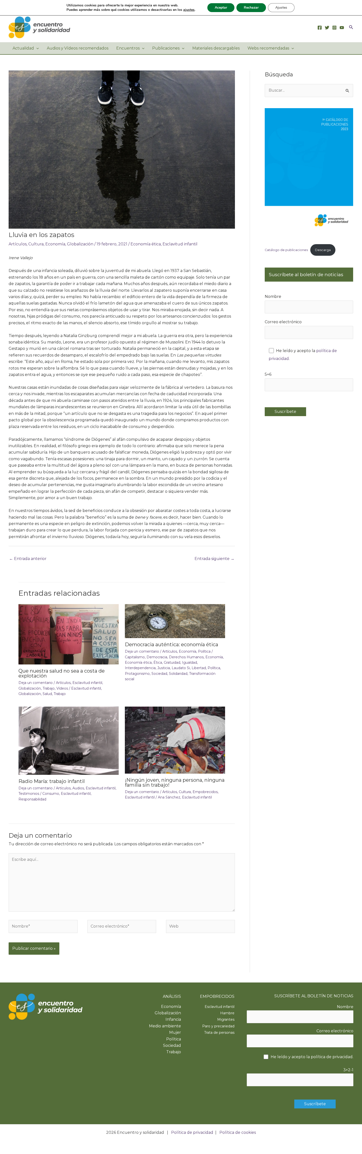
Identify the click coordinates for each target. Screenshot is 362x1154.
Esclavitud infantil (180, 244)
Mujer (175, 1032)
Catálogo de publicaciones (286, 250)
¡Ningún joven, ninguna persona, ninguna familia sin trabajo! (175, 782)
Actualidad (23, 48)
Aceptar (221, 7)
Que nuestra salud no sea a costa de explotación (61, 673)
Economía (55, 244)
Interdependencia (140, 668)
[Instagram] (334, 27)
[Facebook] (319, 27)
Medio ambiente (165, 1026)
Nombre (273, 296)
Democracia (157, 657)
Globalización (80, 244)
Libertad (199, 668)
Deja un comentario (35, 682)
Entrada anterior (28, 558)
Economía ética (146, 244)
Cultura (36, 244)
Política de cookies (237, 1132)
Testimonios (28, 793)
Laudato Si (181, 668)
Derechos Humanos (186, 657)
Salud (47, 694)
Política (204, 651)
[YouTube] (342, 27)
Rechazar (251, 7)
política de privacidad (332, 1056)
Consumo (50, 793)
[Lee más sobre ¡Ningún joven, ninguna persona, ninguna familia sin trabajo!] (175, 739)
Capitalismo (135, 657)
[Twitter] (327, 27)
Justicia (163, 668)
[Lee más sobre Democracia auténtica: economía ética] (175, 620)
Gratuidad (172, 662)
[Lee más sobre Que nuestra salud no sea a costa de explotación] (68, 634)
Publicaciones (166, 48)
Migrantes (225, 1019)
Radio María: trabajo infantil (51, 781)
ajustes (189, 10)
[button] (351, 27)
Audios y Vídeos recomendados (77, 48)
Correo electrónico (283, 322)
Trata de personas (219, 1032)
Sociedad (159, 673)
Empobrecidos (205, 792)
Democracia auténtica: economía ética (171, 644)
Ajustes (281, 7)
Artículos (18, 244)
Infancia (173, 1019)
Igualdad (189, 662)
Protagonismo (137, 673)
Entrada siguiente (214, 558)
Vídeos (62, 688)
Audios (78, 788)
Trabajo (49, 688)
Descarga (323, 250)
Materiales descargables (216, 48)
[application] (36, 48)
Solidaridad (178, 673)
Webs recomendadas (268, 48)
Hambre (227, 1013)
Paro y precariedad (218, 1026)
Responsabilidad (32, 799)
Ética (157, 662)
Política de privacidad (192, 1132)
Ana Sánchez (169, 797)
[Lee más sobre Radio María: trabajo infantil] (68, 740)
